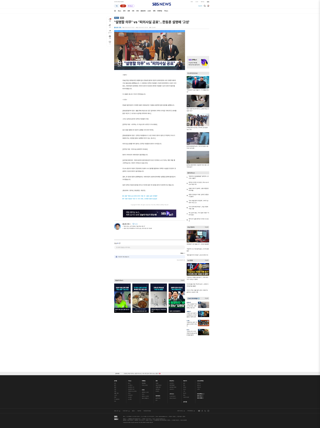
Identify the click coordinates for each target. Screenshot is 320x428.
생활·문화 (143, 11)
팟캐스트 (199, 385)
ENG (192, 1)
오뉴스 (129, 393)
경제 (129, 11)
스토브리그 (172, 389)
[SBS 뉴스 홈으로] (161, 4)
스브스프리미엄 (200, 380)
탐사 (157, 400)
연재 (157, 380)
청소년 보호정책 (184, 420)
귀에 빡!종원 (172, 385)
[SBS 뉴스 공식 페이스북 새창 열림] (202, 411)
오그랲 (188, 320)
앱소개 (184, 393)
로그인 (197, 1)
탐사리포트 (158, 395)
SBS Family (181, 411)
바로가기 (185, 380)
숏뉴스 (184, 389)
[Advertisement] (149, 270)
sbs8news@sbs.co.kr (163, 416)
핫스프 (188, 329)
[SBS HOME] (208, 1)
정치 (124, 11)
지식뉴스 (199, 383)
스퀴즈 (198, 389)
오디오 (143, 389)
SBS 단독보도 (159, 385)
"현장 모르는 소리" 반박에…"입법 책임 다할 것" (134, 226)
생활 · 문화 (116, 393)
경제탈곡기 (189, 311)
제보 (184, 385)
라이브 (184, 387)
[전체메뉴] (115, 10)
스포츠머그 (172, 383)
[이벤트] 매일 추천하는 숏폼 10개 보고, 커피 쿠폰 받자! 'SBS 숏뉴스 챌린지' (141, 373)
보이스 (143, 394)
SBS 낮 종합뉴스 (145, 398)
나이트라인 (130, 395)
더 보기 (182, 280)
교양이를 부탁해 (173, 387)
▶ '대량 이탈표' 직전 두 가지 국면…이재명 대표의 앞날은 (139, 199)
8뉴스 (119, 11)
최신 (115, 383)
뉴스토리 (130, 397)
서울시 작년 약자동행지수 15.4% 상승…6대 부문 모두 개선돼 (138, 228)
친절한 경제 (158, 387)
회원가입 (202, 1)
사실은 (157, 383)
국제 (137, 11)
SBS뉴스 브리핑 (145, 396)
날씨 (184, 383)
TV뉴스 (166, 11)
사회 (133, 11)
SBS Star (199, 396)
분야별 (115, 380)
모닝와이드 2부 (131, 389)
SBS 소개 (117, 411)
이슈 (115, 401)
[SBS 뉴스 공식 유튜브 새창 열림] (199, 411)
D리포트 (157, 391)
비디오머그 (172, 380)
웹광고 (133, 410)
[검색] (204, 6)
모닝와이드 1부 (131, 387)
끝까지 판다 (158, 398)
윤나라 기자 (126, 224)
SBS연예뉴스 (200, 394)
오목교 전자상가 (173, 398)
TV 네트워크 (116, 399)
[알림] (208, 5)
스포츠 (149, 11)
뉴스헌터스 (130, 385)
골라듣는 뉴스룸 (145, 392)
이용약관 (139, 410)
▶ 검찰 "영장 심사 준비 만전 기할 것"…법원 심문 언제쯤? (139, 196)
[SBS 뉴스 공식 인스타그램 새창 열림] (208, 411)
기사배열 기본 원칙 (175, 420)
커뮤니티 (199, 387)
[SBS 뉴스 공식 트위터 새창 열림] (205, 411)
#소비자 (200, 6)
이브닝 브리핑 (145, 385)
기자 (184, 391)
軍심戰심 (144, 383)
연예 (154, 11)
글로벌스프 (189, 302)
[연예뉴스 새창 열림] (198, 62)
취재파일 (159, 11)
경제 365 (158, 389)
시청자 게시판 (186, 397)
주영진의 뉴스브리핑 (132, 391)
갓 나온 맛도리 (172, 396)
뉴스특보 (130, 399)
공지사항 (185, 401)
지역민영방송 (191, 411)
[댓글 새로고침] (119, 243)
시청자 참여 (126, 411)
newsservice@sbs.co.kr (160, 418)
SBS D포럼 (199, 398)
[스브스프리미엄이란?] (199, 298)
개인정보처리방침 (147, 410)
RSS (184, 395)
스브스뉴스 (172, 393)
